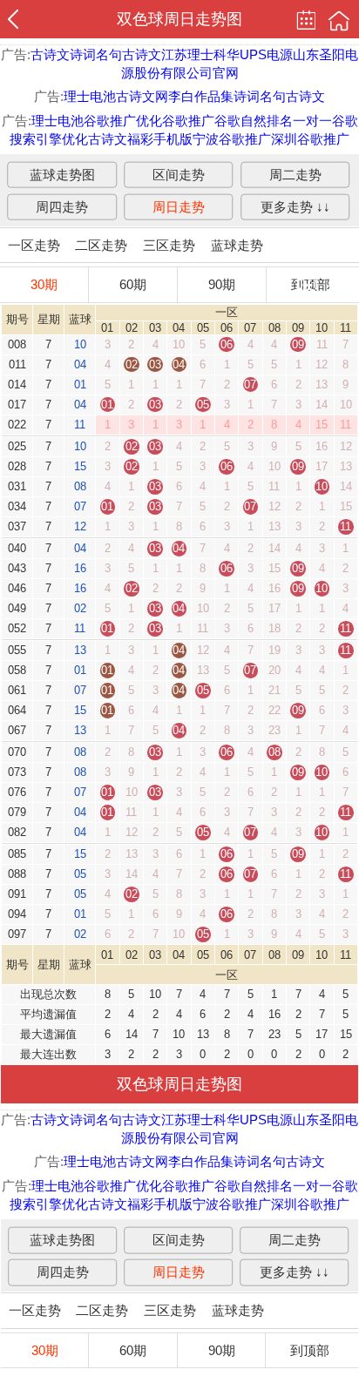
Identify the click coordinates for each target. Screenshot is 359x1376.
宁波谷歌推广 (232, 139)
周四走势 (62, 206)
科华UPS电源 (253, 54)
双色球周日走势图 (179, 19)
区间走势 (178, 173)
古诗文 (50, 54)
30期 (44, 284)
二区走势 (101, 245)
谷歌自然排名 (253, 120)
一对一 (312, 120)
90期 (221, 284)
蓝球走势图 (62, 173)
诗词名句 (96, 54)
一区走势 (34, 245)
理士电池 (90, 96)
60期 (132, 284)
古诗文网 (142, 96)
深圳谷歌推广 (310, 139)
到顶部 (309, 1350)
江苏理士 (187, 54)
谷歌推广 (188, 120)
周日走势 (178, 206)
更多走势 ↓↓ (295, 206)
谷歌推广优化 (123, 120)
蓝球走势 (237, 245)
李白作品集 (201, 96)
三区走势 (169, 245)
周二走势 (295, 173)
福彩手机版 (160, 139)
